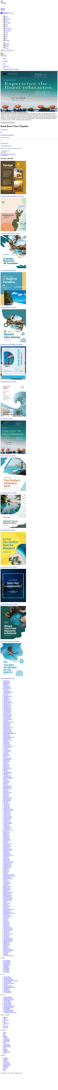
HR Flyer (5, 873)
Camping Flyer (6, 804)
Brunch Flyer (6, 801)
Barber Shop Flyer (7, 786)
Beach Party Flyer (7, 792)
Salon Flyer (6, 697)
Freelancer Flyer (7, 854)
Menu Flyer (6, 891)
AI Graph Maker (7, 992)
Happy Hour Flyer (7, 867)
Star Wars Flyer (6, 923)
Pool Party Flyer (7, 905)
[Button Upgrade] (2, 56)
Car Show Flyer (7, 751)
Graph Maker (6, 972)
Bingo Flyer (6, 796)
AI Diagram (6, 989)
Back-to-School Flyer (8, 778)
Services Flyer (6, 917)
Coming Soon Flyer (7, 816)
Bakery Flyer (6, 782)
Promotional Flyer (7, 773)
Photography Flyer (7, 739)
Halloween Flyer (7, 701)
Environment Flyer (7, 843)
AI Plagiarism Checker (8, 1009)
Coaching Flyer (6, 728)
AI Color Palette (7, 1002)
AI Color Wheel (7, 1000)
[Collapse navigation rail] (13, 13)
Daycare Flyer (6, 755)
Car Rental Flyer (7, 750)
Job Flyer (5, 763)
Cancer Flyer (6, 805)
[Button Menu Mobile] (2, 1)
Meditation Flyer (7, 888)
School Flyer (6, 700)
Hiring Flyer (6, 765)
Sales (4, 1018)
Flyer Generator (4, 155)
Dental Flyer (6, 833)
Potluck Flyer (6, 906)
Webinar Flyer (6, 942)
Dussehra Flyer (6, 838)
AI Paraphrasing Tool (8, 1007)
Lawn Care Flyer (7, 757)
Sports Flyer (6, 920)
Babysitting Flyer (7, 688)
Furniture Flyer (6, 859)
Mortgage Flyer (6, 893)
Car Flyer (5, 748)
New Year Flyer (6, 745)
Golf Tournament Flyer (8, 721)
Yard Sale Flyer (6, 710)
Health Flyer (6, 868)
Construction (6, 1023)
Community (6, 1059)
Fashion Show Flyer (7, 849)
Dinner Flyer (6, 834)
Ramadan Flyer (6, 910)
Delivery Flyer (6, 832)
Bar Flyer (5, 784)
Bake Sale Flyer (7, 712)
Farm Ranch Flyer (7, 846)
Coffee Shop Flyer (7, 813)
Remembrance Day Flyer (9, 913)
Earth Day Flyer (7, 840)
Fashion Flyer (6, 847)
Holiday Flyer (6, 870)
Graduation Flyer (7, 864)
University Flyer (7, 937)
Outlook (5, 1037)
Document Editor (7, 961)
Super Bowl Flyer (7, 927)
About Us (5, 1057)
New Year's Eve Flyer (8, 746)
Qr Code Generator (7, 997)
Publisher (5, 1036)
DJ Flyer (5, 756)
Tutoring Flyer (6, 935)
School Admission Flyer (8, 737)
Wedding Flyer (6, 944)
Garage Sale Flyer (7, 714)
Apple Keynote (6, 1046)
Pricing (5, 1060)
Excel (4, 1033)
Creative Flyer (6, 828)
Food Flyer (5, 684)
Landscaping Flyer (7, 759)
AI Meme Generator (7, 998)
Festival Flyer (6, 851)
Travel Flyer (6, 932)
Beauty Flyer (6, 793)
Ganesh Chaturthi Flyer (8, 861)
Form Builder (6, 968)
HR (4, 1021)
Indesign (5, 1050)
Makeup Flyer (6, 725)
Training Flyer (6, 931)
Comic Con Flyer (7, 815)
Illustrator (5, 1049)
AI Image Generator (7, 978)
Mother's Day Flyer (7, 895)
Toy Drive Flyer (7, 718)
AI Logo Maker (6, 976)
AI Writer (5, 984)
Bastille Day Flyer (7, 788)
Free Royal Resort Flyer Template (11, 69)
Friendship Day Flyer (8, 855)
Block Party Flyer (7, 798)
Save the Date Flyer (7, 915)
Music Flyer (6, 769)
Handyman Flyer (7, 865)
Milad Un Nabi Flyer (8, 892)
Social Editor (6, 970)
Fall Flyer (5, 770)
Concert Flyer (6, 820)
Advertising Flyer (7, 707)
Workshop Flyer (7, 951)
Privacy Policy (6, 1063)
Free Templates (6, 1051)
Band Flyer (5, 783)
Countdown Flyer (7, 827)
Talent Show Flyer (7, 768)
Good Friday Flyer (7, 863)
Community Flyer (7, 818)
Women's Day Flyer (7, 949)
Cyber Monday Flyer (8, 829)
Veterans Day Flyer (7, 941)
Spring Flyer (6, 922)
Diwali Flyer (6, 837)
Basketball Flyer (7, 787)
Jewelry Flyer (6, 881)
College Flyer (6, 814)
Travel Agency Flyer (8, 933)
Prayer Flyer (6, 908)
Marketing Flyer (7, 738)
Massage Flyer (6, 887)
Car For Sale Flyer (7, 711)
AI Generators (6, 960)
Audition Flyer (6, 780)
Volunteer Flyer (6, 723)
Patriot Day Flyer (7, 900)
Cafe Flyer (5, 802)
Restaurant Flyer (7, 698)
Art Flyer (5, 779)
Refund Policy (6, 1065)
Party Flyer (5, 694)
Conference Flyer (7, 822)
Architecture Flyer (7, 777)
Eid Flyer (5, 842)
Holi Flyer (5, 954)
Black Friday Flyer (7, 797)
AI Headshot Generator (8, 999)
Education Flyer (7, 682)
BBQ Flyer (5, 789)
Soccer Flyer (6, 918)
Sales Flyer (5, 774)
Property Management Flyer (9, 733)
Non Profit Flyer (7, 896)
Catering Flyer (6, 807)
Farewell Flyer (6, 845)
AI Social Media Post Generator (10, 980)
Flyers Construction (7, 823)
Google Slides (6, 1041)
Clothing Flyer (6, 811)
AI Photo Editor (7, 990)
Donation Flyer (6, 742)
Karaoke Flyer (6, 882)
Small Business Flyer (8, 732)
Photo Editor (6, 969)
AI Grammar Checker (8, 1011)
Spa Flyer (5, 919)
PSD (4, 1047)
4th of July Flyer (7, 724)
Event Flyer (6, 689)
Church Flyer (6, 693)
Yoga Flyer (5, 953)
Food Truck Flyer (7, 730)
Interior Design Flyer (8, 878)
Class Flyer (5, 720)
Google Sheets (6, 1040)
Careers (5, 1068)
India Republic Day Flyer (9, 876)
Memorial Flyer (6, 890)
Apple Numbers (7, 1045)
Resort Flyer (6, 66)
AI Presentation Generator (9, 987)
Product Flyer (6, 766)
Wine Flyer (5, 946)
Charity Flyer (6, 743)
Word (4, 1032)
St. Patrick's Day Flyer (8, 955)
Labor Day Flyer (7, 883)
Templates (5, 61)
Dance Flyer (6, 831)
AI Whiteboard (6, 988)
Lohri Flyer (5, 884)
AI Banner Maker (7, 982)
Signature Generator (7, 1003)
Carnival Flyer (6, 806)
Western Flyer (6, 945)
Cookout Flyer (6, 825)
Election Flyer (6, 761)
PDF (4, 1042)
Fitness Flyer (6, 754)
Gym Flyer (5, 752)
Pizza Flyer (5, 904)
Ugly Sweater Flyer (7, 719)
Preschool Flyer (6, 736)
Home (4, 58)
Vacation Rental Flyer (8, 938)
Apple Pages (6, 1044)
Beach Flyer (6, 791)
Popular (5, 1053)
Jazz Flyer (5, 879)
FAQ (4, 1070)
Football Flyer (6, 852)
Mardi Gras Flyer (7, 886)
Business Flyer (6, 685)
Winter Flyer (6, 947)
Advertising (6, 1019)
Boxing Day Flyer (7, 729)
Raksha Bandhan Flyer (8, 909)
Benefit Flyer (6, 795)
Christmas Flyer (6, 691)
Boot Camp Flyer (7, 800)
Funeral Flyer (6, 856)
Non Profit (5, 1026)
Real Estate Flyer (7, 687)
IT (3, 1025)
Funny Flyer (6, 858)
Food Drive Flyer (7, 705)
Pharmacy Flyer (6, 902)
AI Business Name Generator (10, 1012)
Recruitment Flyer (7, 911)
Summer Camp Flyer (8, 702)
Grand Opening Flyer (8, 692)
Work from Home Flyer (8, 950)
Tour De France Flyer (8, 929)
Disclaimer (5, 1066)
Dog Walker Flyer (7, 709)
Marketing (5, 1017)
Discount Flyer (6, 836)
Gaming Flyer (6, 860)
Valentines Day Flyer (8, 940)
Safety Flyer (6, 869)
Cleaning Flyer (6, 703)
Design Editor (6, 963)
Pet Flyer (5, 901)
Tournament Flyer (7, 772)
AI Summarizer (6, 1008)
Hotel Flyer (5, 872)
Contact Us (5, 1061)
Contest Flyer (6, 824)
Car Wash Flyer (6, 747)
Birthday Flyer (6, 683)
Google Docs (6, 1038)
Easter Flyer (6, 841)
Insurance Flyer (6, 877)
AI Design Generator (8, 979)
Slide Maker (6, 965)
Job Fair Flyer (6, 764)
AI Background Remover (9, 1006)
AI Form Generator (7, 985)
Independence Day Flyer (8, 874)
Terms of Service (7, 1064)
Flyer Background (7, 716)
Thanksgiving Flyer (7, 696)
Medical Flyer (6, 760)
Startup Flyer (6, 924)
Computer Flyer (6, 819)
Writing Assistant (7, 964)
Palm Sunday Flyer (7, 899)
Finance (5, 1022)
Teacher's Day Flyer (7, 928)
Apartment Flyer (7, 775)
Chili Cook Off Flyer (8, 810)
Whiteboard (6, 966)
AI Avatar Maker (7, 1004)
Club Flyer (5, 741)
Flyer (4, 63)
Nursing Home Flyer (8, 897)
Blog (4, 1069)
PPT (4, 1035)
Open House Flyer (7, 715)
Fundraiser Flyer (7, 706)
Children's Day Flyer (8, 809)
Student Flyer (6, 926)
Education (5, 1027)
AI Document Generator (8, 983)
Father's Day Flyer (7, 850)
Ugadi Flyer (6, 936)
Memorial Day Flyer (8, 727)
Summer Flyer (6, 734)
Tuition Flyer (6, 680)
